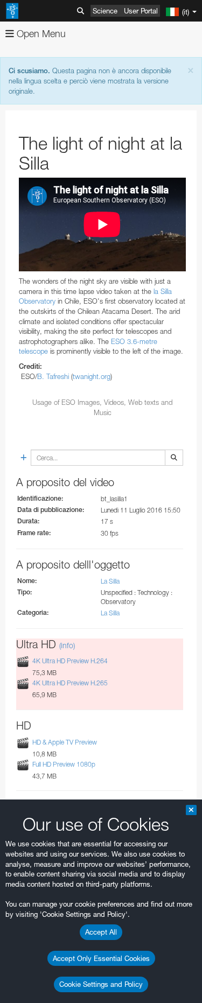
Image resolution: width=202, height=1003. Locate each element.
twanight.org (91, 376)
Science (105, 10)
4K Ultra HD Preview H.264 (70, 661)
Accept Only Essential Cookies (101, 958)
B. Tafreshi (53, 376)
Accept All (101, 932)
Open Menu (40, 33)
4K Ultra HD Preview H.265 (70, 683)
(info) (67, 645)
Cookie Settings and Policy (101, 984)
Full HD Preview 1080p (63, 764)
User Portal (141, 10)
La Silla (110, 581)
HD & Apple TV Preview (64, 742)
